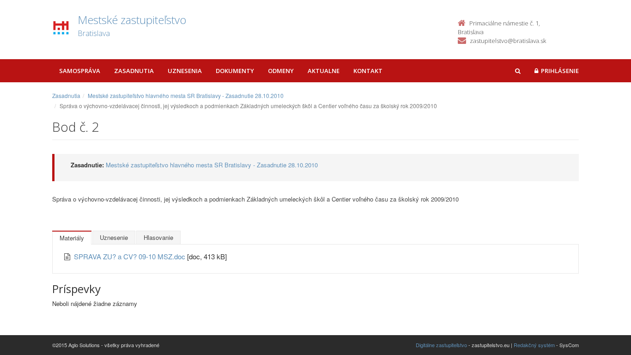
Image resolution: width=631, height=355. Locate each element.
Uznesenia (185, 71)
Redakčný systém (534, 345)
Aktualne (324, 71)
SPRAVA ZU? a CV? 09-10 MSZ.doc (130, 256)
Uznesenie (114, 237)
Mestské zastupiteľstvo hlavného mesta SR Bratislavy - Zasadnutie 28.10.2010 (186, 95)
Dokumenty (235, 71)
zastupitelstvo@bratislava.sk (508, 41)
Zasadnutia (134, 71)
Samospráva (79, 71)
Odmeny (281, 71)
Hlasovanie (158, 237)
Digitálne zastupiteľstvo (441, 345)
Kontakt (367, 71)
